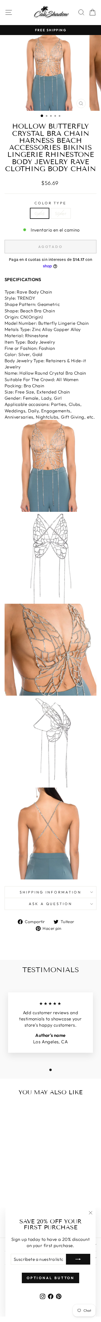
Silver (61, 213)
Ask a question (50, 904)
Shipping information (50, 892)
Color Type (50, 203)
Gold (39, 213)
